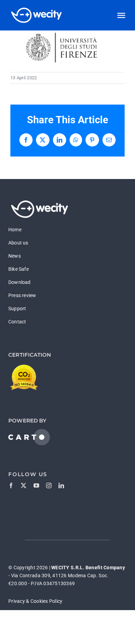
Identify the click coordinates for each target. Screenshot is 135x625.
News (14, 256)
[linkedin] (61, 485)
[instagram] (49, 485)
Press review (22, 295)
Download (19, 282)
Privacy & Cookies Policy (35, 601)
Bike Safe (18, 269)
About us (18, 242)
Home (14, 229)
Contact (17, 321)
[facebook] (11, 485)
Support (17, 308)
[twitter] (23, 485)
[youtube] (36, 485)
